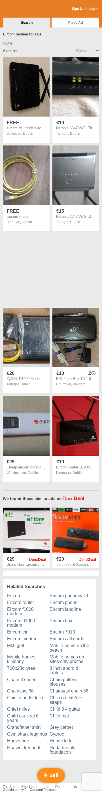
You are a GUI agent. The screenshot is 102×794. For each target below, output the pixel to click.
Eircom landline (65, 609)
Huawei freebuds (24, 747)
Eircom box (61, 620)
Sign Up (78, 9)
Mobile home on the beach (69, 647)
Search (27, 23)
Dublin (28, 134)
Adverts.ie (25, 9)
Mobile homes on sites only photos (67, 659)
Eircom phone (64, 602)
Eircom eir (17, 632)
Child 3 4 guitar (65, 709)
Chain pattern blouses (63, 682)
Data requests (66, 787)
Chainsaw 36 (20, 691)
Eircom (14, 595)
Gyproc (57, 734)
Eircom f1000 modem (20, 611)
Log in (44, 787)
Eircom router (20, 602)
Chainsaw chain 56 (69, 691)
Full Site (9, 787)
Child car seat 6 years (23, 718)
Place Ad (75, 23)
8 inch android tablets (64, 670)
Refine (81, 50)
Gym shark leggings (27, 734)
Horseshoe (18, 740)
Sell (53, 775)
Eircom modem (22, 638)
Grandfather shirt (24, 727)
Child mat (59, 715)
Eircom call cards (67, 638)
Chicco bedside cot (26, 697)
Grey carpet (61, 727)
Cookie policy (13, 790)
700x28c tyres (21, 668)
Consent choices (43, 790)
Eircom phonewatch (70, 595)
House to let (62, 740)
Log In (93, 9)
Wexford (79, 384)
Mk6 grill (15, 645)
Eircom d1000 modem (21, 623)
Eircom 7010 (62, 632)
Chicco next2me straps (66, 700)
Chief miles (18, 709)
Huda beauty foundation (62, 750)
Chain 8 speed (22, 679)
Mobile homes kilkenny (21, 659)
